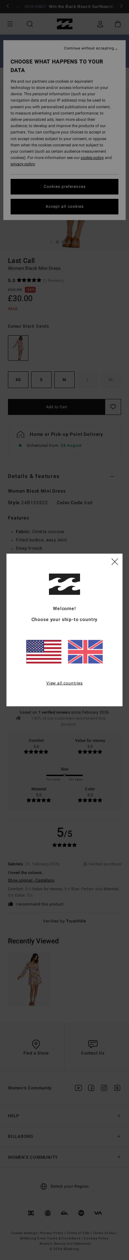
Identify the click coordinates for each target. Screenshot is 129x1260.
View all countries (64, 683)
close (114, 561)
